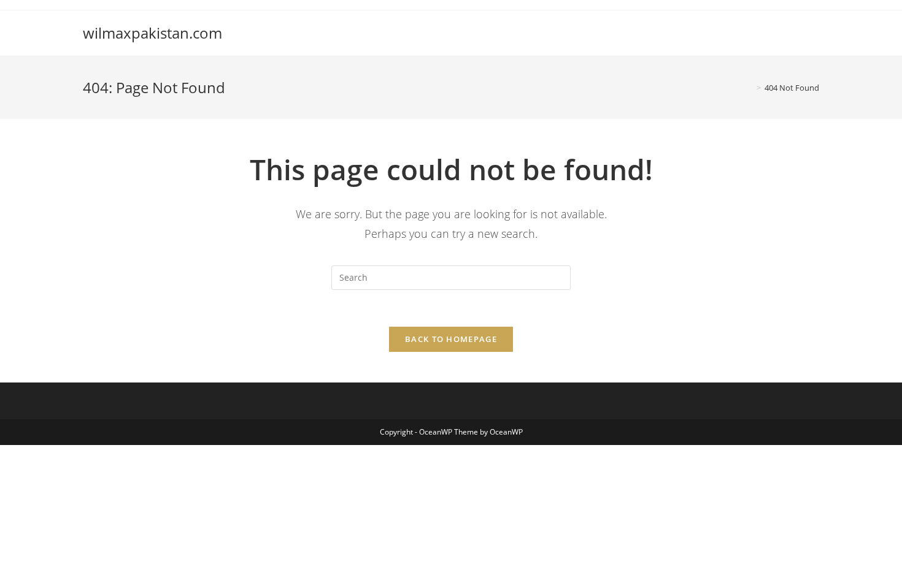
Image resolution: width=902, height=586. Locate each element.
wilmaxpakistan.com (152, 33)
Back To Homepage (451, 338)
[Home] (750, 87)
